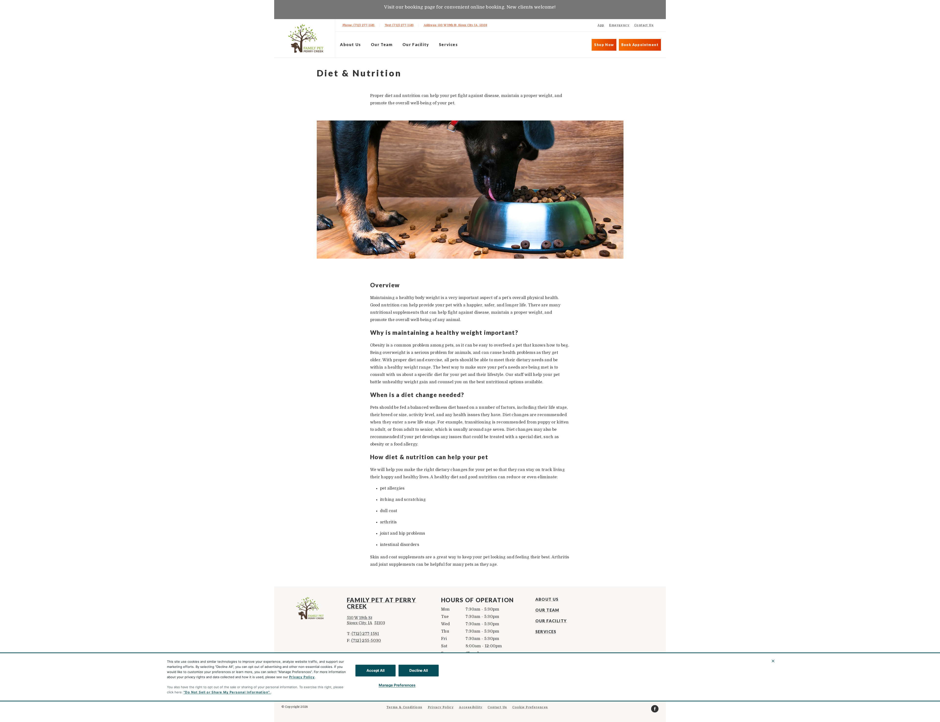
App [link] (601, 25)
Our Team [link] (382, 44)
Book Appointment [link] (639, 45)
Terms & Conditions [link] (404, 707)
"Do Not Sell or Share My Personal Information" (227, 692)
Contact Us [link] (644, 25)
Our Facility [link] (415, 44)
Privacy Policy (302, 677)
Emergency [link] (619, 25)
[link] (306, 38)
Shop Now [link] (604, 45)
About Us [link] (350, 44)
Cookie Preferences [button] (530, 707)
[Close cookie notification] (773, 661)
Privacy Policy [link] (441, 707)
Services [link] (448, 44)
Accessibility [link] (470, 707)
